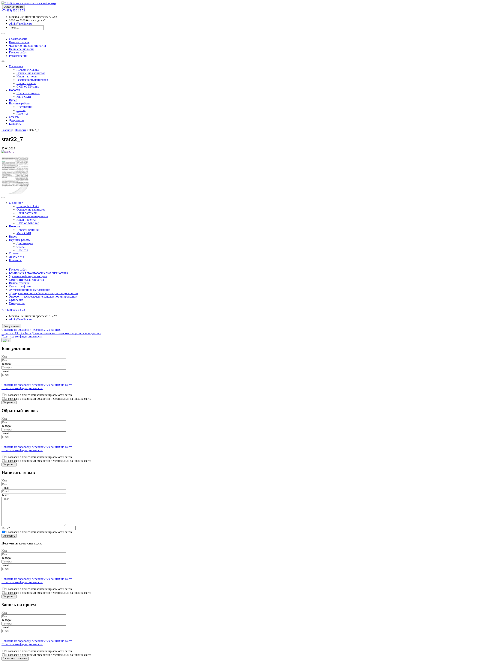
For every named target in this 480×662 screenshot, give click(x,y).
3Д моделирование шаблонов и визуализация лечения (43, 293)
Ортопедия (16, 299)
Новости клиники (28, 93)
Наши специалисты (21, 49)
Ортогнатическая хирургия (26, 279)
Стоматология (18, 38)
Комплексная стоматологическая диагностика (38, 272)
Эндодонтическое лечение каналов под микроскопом (43, 296)
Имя (4, 356)
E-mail (5, 371)
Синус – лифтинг (20, 286)
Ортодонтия (17, 303)
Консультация (12, 326)
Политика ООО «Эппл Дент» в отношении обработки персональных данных (51, 333)
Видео (13, 100)
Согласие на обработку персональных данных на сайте (37, 384)
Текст (5, 495)
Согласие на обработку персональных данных (31, 329)
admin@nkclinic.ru (20, 23)
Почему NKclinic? (27, 69)
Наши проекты (26, 83)
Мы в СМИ (23, 96)
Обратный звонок (13, 6)
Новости (14, 89)
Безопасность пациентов (32, 79)
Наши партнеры (26, 76)
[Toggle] (3, 33)
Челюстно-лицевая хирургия (27, 45)
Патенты (22, 113)
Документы (16, 120)
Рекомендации (18, 55)
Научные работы (19, 103)
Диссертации (24, 106)
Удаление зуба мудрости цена (28, 276)
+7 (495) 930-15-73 (13, 10)
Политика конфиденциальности (22, 336)
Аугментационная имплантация (29, 289)
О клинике (16, 66)
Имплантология (19, 42)
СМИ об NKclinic (27, 86)
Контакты (15, 123)
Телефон (7, 363)
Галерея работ (18, 52)
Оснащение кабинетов (30, 73)
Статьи (21, 110)
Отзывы (14, 116)
